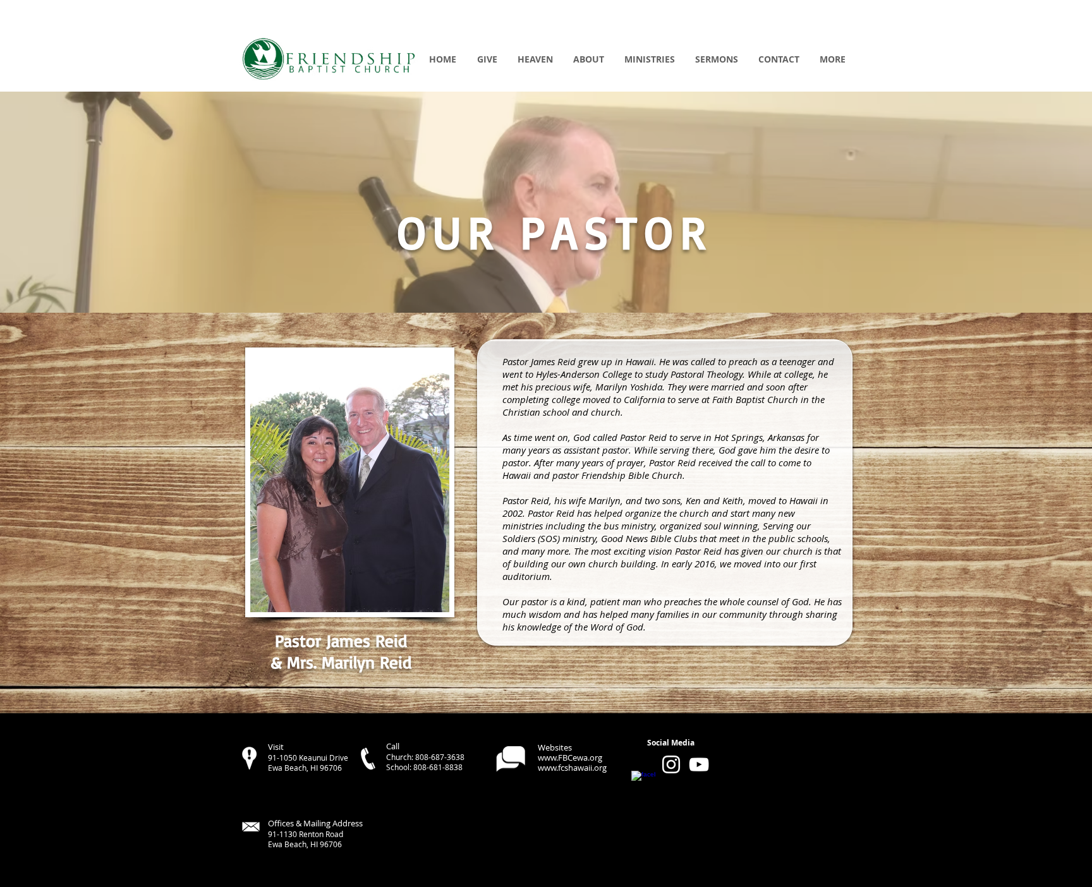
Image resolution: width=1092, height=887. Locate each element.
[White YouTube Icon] (699, 764)
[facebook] (643, 783)
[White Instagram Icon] (671, 764)
